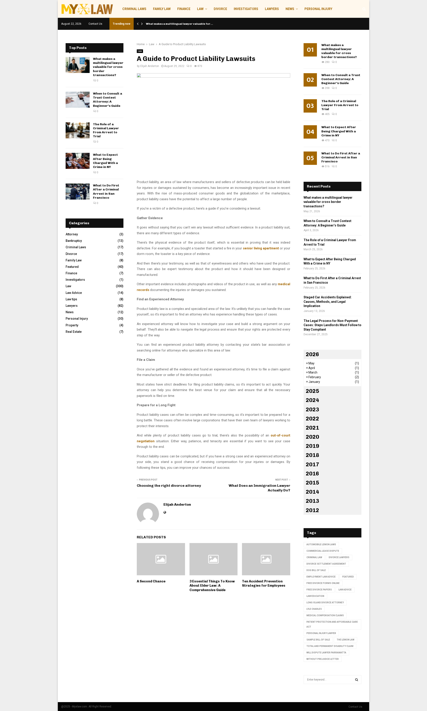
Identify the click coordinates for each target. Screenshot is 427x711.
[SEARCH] (356, 679)
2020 (312, 437)
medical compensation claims (325, 615)
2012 (312, 510)
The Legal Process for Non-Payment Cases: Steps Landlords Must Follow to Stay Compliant (332, 325)
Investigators (246, 9)
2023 (312, 409)
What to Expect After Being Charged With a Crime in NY (105, 161)
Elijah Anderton (149, 66)
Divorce (220, 9)
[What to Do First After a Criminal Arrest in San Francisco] (78, 192)
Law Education (315, 596)
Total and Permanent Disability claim (329, 646)
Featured (72, 267)
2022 (312, 418)
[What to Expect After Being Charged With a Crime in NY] (78, 161)
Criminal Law (314, 557)
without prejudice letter (322, 659)
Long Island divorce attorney (325, 602)
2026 (312, 354)
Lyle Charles (314, 609)
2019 (312, 446)
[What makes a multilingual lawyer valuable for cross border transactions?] (78, 65)
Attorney (72, 234)
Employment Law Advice (321, 577)
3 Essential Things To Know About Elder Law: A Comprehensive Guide (212, 585)
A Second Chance (151, 581)
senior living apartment (261, 248)
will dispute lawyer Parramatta (326, 652)
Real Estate (74, 331)
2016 (312, 473)
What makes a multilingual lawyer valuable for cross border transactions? (108, 67)
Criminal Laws (134, 9)
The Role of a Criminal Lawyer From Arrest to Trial (106, 130)
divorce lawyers (339, 557)
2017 (312, 464)
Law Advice (74, 293)
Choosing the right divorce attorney (169, 485)
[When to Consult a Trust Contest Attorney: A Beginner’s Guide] (78, 100)
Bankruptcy (74, 240)
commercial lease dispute (322, 551)
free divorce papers (319, 589)
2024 (312, 400)
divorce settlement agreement (326, 564)
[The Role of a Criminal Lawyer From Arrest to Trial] (78, 130)
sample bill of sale (318, 639)
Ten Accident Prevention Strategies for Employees (263, 583)
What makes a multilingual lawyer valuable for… (179, 23)
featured (348, 577)
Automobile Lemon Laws (321, 544)
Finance (183, 9)
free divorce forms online (323, 583)
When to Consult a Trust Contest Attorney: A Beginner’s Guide (107, 100)
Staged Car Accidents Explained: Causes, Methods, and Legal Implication (328, 301)
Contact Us (95, 23)
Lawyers (272, 9)
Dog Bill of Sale (316, 570)
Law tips (71, 299)
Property (72, 325)
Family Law (162, 9)
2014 (312, 492)
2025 (312, 391)
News (290, 9)
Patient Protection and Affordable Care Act (332, 624)
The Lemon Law (345, 639)
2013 (312, 501)
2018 (312, 455)
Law (200, 9)
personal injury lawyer (321, 633)
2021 (312, 427)
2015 (312, 482)
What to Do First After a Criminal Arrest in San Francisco (106, 192)
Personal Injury (318, 9)
